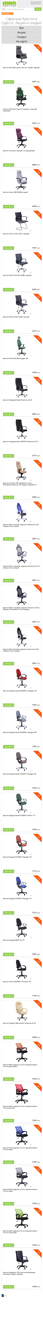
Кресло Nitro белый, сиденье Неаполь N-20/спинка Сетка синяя (21, 525)
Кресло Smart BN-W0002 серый (15, 192)
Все (21, 28)
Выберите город (36, 4)
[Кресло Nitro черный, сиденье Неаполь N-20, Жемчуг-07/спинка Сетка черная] (21, 595)
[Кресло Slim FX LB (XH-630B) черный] (21, 263)
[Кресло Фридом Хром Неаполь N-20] (21, 388)
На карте (21, 41)
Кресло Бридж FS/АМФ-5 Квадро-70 (17, 857)
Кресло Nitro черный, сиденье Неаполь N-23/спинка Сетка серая (21, 567)
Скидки (21, 37)
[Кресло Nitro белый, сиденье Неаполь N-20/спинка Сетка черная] (21, 637)
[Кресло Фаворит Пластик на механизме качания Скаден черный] (21, 1260)
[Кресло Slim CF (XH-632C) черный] (21, 221)
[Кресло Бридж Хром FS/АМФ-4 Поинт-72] (21, 803)
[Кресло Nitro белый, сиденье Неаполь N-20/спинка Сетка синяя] (21, 512)
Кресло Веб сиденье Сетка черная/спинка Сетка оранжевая (20, 1066)
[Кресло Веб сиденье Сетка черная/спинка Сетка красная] (21, 1094)
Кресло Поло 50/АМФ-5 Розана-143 (17, 982)
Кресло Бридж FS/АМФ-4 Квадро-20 (17, 898)
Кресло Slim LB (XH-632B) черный (16, 317)
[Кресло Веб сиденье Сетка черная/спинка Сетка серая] (21, 1177)
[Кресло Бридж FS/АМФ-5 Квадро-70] (21, 845)
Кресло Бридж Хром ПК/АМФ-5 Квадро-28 (19, 691)
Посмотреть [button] (8, 82)
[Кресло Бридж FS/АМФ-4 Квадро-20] (21, 886)
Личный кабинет (36, 2)
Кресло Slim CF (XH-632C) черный (16, 234)
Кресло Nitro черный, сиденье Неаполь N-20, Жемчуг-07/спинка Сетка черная (21, 609)
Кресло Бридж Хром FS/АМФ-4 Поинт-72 (19, 815)
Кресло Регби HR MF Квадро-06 (15, 358)
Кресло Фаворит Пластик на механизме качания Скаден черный (19, 1273)
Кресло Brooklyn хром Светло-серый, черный (21, 67)
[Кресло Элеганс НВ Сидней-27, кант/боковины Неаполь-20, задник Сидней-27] (21, 471)
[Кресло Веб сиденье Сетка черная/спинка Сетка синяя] (21, 1135)
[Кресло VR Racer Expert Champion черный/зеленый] (21, 97)
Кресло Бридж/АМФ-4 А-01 (13, 940)
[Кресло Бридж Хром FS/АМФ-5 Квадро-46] (21, 761)
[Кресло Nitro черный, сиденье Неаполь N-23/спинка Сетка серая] (21, 554)
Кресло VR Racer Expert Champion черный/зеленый (20, 110)
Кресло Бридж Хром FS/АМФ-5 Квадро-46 (19, 774)
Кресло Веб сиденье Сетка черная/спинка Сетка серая (20, 1190)
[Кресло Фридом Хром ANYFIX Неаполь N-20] (21, 429)
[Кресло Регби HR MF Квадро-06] (21, 346)
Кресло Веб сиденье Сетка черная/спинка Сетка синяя (20, 1149)
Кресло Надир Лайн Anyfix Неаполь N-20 (19, 1023)
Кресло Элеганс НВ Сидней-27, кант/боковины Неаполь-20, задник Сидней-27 (19, 484)
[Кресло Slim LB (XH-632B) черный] (21, 304)
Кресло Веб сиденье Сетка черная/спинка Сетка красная (20, 1107)
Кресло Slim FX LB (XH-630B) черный (17, 275)
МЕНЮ (6, 13)
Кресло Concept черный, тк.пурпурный (18, 151)
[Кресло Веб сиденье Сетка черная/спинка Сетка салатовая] (21, 1219)
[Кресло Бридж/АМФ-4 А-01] (21, 928)
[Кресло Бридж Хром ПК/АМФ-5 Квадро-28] (21, 678)
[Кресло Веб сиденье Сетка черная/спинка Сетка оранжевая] (21, 1052)
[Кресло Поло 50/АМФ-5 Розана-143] (21, 969)
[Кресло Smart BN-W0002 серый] (21, 180)
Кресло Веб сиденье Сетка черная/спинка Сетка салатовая (20, 1232)
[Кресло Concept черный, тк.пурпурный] (21, 138)
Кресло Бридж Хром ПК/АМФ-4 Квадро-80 (19, 732)
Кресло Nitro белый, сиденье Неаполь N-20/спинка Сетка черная (21, 650)
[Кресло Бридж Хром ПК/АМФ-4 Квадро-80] (21, 720)
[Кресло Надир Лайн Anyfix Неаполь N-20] (21, 1011)
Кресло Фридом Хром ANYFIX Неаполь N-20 (20, 441)
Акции (21, 32)
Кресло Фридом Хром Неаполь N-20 (17, 400)
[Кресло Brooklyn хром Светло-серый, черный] (21, 55)
